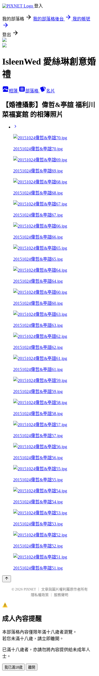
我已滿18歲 (13, 667)
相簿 (14, 91)
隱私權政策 (40, 595)
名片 (50, 91)
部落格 (32, 91)
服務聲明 (61, 595)
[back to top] (6, 578)
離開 (31, 667)
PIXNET (30, 589)
